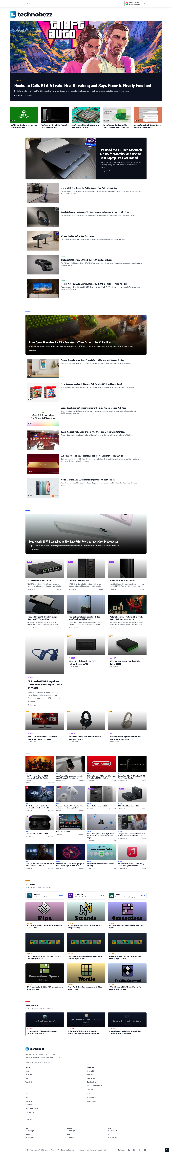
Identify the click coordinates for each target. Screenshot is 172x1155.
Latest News (29, 1075)
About (27, 1097)
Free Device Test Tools (94, 1086)
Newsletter (28, 1119)
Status (27, 1071)
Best (26, 1078)
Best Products (91, 1082)
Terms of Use (91, 1101)
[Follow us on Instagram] (134, 1150)
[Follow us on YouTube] (145, 1150)
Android (90, 1075)
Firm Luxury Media (64, 1150)
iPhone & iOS (91, 1071)
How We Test (29, 1112)
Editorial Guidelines (31, 1108)
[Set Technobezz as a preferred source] (132, 3)
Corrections (29, 1116)
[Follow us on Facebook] (129, 1150)
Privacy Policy (91, 1097)
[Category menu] (27, 3)
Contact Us (28, 1101)
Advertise (28, 1105)
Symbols (90, 1089)
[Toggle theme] (145, 3)
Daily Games (91, 1078)
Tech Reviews (29, 1082)
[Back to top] (167, 1150)
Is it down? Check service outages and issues (39, 1008)
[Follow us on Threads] (139, 1150)
